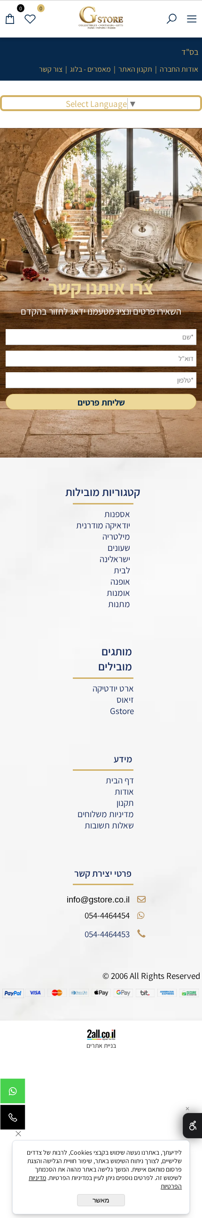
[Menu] (192, 17)
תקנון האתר (135, 69)
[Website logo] (101, 17)
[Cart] (10, 17)
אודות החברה (179, 69)
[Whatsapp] (13, 1093)
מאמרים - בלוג (90, 69)
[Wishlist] (30, 17)
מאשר (101, 1200)
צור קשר (50, 69)
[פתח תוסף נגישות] (192, 1125)
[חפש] (171, 17)
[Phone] (13, 1119)
